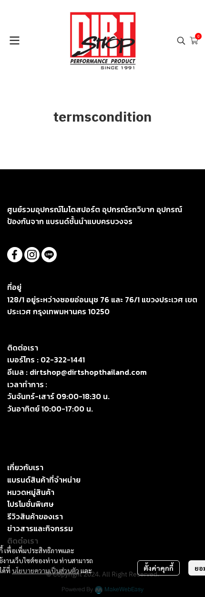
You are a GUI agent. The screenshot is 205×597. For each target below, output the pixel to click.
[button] (181, 40)
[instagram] (32, 254)
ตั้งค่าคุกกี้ (159, 568)
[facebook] (14, 254)
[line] (49, 254)
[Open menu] (14, 40)
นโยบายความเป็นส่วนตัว (45, 570)
